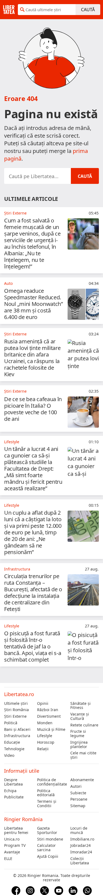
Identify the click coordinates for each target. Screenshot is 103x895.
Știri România (16, 710)
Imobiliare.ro (82, 839)
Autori (76, 786)
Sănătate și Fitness (80, 705)
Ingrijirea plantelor (79, 744)
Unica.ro (12, 839)
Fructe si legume (78, 733)
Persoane (78, 799)
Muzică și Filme (51, 729)
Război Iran (47, 710)
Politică (10, 723)
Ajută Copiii (47, 856)
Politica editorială (46, 793)
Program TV (15, 845)
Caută (88, 10)
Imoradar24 (81, 852)
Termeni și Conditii (46, 803)
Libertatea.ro (19, 694)
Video (9, 755)
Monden (44, 723)
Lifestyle (44, 736)
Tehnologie (14, 749)
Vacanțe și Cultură (79, 716)
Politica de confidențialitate (51, 782)
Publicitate (14, 797)
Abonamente (82, 780)
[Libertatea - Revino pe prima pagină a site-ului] (9, 9)
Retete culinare (84, 725)
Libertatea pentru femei (16, 830)
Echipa (10, 791)
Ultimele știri (16, 703)
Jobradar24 (80, 845)
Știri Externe (15, 716)
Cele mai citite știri (83, 755)
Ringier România (23, 819)
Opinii (42, 703)
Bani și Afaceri (17, 729)
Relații (43, 749)
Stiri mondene (50, 839)
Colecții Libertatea (79, 860)
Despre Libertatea (13, 782)
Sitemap (77, 806)
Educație (12, 742)
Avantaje (12, 852)
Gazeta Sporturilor (47, 830)
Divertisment (49, 716)
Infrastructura (17, 736)
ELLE (8, 858)
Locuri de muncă (78, 830)
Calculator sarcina (46, 847)
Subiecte (78, 793)
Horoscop (45, 742)
